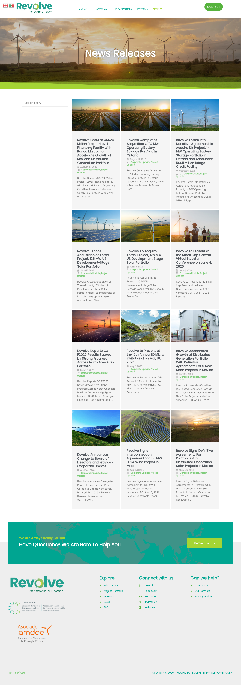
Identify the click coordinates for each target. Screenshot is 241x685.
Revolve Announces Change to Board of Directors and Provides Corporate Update (95, 460)
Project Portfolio (122, 8)
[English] (6, 5)
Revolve (82, 8)
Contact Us (201, 543)
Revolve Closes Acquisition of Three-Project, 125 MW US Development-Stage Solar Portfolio (93, 258)
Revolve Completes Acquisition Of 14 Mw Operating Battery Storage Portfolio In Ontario (143, 147)
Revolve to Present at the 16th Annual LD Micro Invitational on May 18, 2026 (145, 356)
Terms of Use (16, 672)
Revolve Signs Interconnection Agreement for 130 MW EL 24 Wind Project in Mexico (144, 458)
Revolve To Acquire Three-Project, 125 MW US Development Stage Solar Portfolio (145, 257)
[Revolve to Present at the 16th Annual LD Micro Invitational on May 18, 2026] (145, 326)
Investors (142, 8)
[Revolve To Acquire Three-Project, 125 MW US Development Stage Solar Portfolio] (145, 226)
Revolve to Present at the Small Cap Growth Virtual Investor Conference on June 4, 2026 (194, 258)
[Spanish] (12, 5)
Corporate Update (90, 169)
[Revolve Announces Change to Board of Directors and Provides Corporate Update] (96, 428)
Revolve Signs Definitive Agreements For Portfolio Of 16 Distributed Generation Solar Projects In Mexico (194, 458)
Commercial (101, 8)
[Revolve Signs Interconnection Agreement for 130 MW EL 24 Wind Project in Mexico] (145, 426)
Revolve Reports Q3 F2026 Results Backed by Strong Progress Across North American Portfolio (95, 358)
